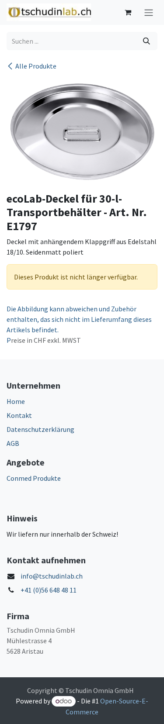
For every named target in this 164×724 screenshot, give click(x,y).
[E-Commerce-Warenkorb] (127, 12)
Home (16, 401)
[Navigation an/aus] (148, 12)
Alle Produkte (35, 66)
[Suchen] (146, 41)
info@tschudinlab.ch (52, 576)
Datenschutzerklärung (40, 429)
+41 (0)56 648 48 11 (49, 590)
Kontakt (19, 415)
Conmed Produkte (34, 478)
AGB (13, 443)
